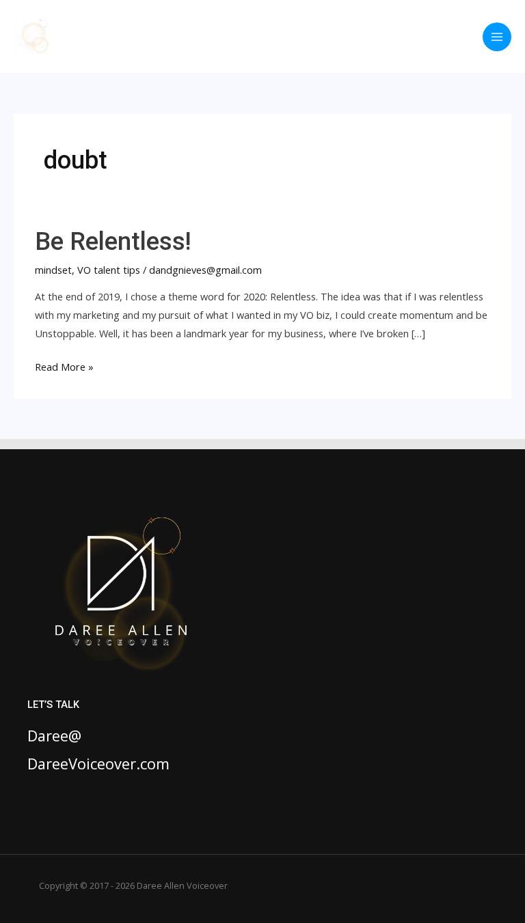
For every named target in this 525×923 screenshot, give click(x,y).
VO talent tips (108, 269)
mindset (53, 269)
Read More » (64, 367)
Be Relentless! (113, 241)
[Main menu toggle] (497, 37)
